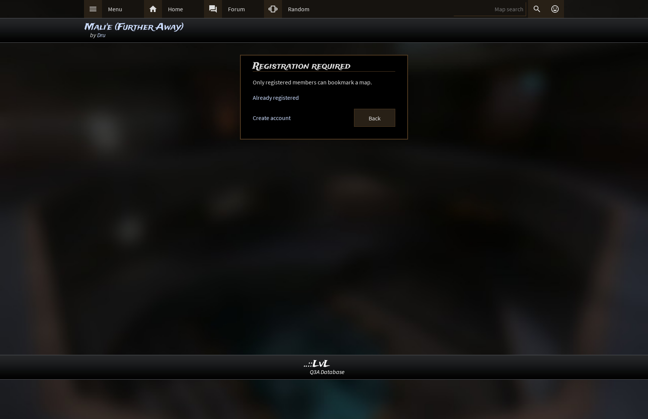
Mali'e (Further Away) (134, 27)
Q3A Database (327, 371)
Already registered (276, 97)
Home (175, 9)
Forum (236, 9)
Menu (115, 9)
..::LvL (317, 364)
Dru (101, 35)
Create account (272, 118)
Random (298, 9)
